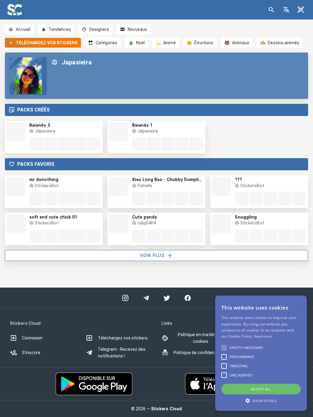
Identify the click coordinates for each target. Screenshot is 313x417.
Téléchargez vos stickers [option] (123, 337)
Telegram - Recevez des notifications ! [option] (121, 352)
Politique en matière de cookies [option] (200, 338)
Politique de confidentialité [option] (200, 352)
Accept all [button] (261, 389)
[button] (286, 9)
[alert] (261, 353)
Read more (263, 336)
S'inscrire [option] (31, 352)
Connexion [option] (32, 337)
